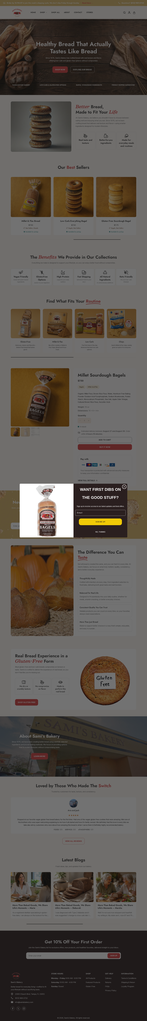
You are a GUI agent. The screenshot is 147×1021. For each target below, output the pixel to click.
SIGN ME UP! (100, 522)
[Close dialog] (124, 487)
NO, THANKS (100, 532)
